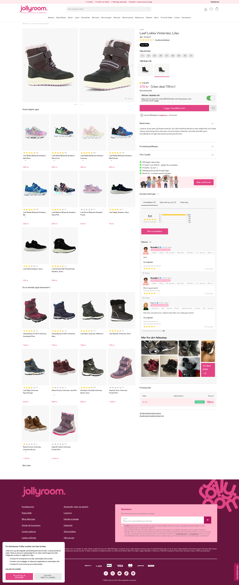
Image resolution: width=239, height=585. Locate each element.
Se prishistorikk (146, 90)
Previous (24, 65)
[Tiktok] (126, 573)
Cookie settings (29, 531)
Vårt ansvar (69, 538)
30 (185, 56)
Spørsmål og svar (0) (168, 202)
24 (148, 56)
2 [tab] (78, 104)
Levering (68, 513)
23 (142, 56)
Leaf (142, 29)
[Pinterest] (133, 573)
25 (154, 56)
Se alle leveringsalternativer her (152, 416)
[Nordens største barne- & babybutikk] (33, 8)
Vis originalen (148, 262)
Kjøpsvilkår (27, 513)
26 (161, 56)
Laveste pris (200, 402)
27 (167, 56)
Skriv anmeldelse (154, 231)
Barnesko (26, 24)
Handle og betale (71, 519)
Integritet (68, 525)
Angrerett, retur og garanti (76, 506)
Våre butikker (70, 531)
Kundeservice (215, 2)
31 (191, 56)
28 (173, 56)
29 (179, 56)
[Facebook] (106, 573)
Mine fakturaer (28, 519)
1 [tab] (75, 104)
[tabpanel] (50, 65)
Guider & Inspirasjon (31, 525)
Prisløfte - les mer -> (150, 168)
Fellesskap (184, 202)
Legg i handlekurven (174, 108)
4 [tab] (83, 104)
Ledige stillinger (29, 538)
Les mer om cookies (13, 569)
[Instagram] (113, 573)
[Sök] (148, 9)
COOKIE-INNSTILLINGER (48, 577)
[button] (211, 9)
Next (132, 65)
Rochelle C (154, 247)
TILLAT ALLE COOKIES (19, 577)
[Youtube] (119, 573)
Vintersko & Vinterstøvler (40, 24)
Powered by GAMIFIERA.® (149, 379)
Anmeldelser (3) (149, 202)
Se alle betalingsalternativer (150, 413)
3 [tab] (80, 104)
